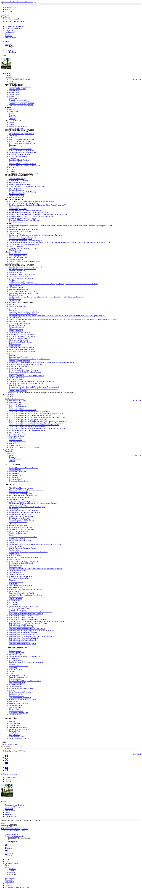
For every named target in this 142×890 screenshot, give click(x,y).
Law (10, 137)
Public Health (13, 263)
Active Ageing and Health (17, 256)
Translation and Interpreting (18, 100)
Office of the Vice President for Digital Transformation (27, 427)
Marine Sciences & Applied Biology (21, 516)
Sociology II (13, 604)
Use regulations (10, 878)
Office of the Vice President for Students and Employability (28, 419)
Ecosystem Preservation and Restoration (22, 351)
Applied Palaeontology (16, 246)
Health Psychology (15, 591)
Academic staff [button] (10, 811)
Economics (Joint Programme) (19, 357)
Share (7, 867)
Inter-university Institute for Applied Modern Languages (27, 619)
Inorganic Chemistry (16, 597)
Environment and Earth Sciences (20, 514)
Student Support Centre (17, 653)
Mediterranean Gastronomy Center (20, 494)
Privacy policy (9, 882)
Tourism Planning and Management (21, 282)
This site (8, 22)
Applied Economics (15, 286)
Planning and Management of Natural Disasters (24, 220)
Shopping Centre (14, 725)
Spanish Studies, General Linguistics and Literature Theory (28, 552)
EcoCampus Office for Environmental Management (26, 662)
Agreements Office (15, 707)
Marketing (12, 158)
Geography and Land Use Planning (20, 149)
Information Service (15, 684)
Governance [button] (9, 394)
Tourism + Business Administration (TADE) (23, 173)
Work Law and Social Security (19, 525)
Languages (12, 690)
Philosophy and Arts (15, 368)
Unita (23, 751)
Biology (11, 109)
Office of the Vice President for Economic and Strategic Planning (30, 415)
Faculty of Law (14, 473)
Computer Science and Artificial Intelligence (23, 510)
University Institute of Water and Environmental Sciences (28, 623)
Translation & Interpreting (17, 610)
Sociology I (13, 602)
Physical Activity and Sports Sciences (21, 134)
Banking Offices (14, 731)
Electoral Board (14, 443)
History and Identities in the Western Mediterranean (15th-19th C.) (31, 216)
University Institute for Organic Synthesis (22, 644)
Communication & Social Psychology (21, 520)
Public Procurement (15, 669)
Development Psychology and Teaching (22, 593)
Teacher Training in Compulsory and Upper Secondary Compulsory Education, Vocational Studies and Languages (46, 297)
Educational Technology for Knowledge (22, 336)
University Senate (15, 438)
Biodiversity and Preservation (18, 340)
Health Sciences (14, 346)
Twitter (9, 848)
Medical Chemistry (15, 250)
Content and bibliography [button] (13, 807)
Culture (11, 671)
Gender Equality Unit (16, 711)
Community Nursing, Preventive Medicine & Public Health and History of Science (36, 544)
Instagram (10, 853)
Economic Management (17, 683)
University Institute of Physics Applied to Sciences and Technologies (31, 630)
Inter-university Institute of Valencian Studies (24, 615)
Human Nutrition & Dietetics (18, 126)
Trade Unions (13, 733)
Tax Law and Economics (17, 533)
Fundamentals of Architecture (18, 181)
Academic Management (17, 675)
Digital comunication (16, 272)
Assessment (9, 30)
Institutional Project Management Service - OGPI (25, 681)
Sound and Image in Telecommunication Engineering (26, 186)
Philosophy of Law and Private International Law (25, 557)
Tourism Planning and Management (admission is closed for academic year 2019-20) (53, 284)
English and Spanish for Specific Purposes (23, 218)
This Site (8, 751)
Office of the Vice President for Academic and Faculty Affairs (29, 412)
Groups (7, 34)
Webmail (8, 779)
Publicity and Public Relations (19, 160)
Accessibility (9, 880)
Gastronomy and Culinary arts (19, 147)
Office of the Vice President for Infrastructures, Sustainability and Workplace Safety (36, 413)
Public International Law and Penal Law (22, 527)
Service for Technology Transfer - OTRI (22, 699)
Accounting (13, 668)
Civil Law (12, 524)
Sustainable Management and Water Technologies (25, 241)
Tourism (12, 171)
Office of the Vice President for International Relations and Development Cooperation (37, 417)
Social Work (13, 169)
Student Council (14, 445)
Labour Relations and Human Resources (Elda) (24, 166)
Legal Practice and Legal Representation (22, 269)
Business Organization (16, 587)
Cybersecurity (13, 308)
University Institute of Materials (19, 642)
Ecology (12, 535)
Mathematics (13, 117)
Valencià (9, 744)
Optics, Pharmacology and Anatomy (21, 585)
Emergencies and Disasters (18, 254)
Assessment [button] (9, 809)
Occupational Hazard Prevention (20, 332)
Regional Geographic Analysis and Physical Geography (27, 507)
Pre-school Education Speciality (19, 154)
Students (12, 664)
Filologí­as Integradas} (16, 555)
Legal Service (13, 701)
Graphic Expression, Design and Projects (22, 548)
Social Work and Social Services (19, 608)
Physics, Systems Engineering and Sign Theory (24, 561)
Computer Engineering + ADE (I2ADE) (22, 152)
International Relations (16, 162)
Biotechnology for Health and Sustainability (23, 229)
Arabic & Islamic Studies (17, 89)
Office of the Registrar (16, 408)
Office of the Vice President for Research (22, 410)
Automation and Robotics (17, 306)
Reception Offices (15, 654)
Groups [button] (7, 812)
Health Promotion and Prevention (20, 692)
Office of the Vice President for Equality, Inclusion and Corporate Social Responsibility (37, 428)
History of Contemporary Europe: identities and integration (28, 212)
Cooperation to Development (18, 276)
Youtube (10, 851)
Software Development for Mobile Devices (23, 314)
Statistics (8, 863)
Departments (13, 457)
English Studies (14, 92)
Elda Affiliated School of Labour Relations (23, 495)
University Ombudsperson (17, 442)
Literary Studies (14, 207)
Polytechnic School (15, 479)
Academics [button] (8, 73)
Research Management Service (19, 677)
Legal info (8, 885)
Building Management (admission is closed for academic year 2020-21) (57, 316)
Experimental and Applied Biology (20, 342)
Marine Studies (14, 111)
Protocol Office (14, 658)
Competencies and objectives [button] (14, 805)
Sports (11, 673)
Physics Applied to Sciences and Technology (24, 370)
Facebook (10, 846)
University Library (15, 651)
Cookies (7, 883)
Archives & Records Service (18, 666)
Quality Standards (15, 714)
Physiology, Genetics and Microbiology (22, 563)
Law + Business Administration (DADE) (22, 139)
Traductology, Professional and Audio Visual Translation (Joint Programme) (34, 387)
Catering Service (14, 723)
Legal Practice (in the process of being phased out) (25, 267)
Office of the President (16, 404)
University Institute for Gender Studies (21, 627)
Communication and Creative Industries (22, 274)
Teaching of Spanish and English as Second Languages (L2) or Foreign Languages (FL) (38, 205)
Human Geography (15, 567)
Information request (11, 834)
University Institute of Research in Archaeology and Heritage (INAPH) (32, 636)
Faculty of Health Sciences (18, 471)
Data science (13, 310)
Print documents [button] (10, 816)
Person (16, 22)
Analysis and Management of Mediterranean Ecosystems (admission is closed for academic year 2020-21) (60, 226)
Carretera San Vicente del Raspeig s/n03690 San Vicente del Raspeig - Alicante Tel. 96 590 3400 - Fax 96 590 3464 (14, 829)
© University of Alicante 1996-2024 (17, 887)
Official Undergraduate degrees (19, 79)
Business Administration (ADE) (19, 132)
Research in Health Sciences (18, 257)
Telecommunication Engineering (19, 323)
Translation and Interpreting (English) (21, 104)
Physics (11, 113)
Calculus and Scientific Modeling (20, 231)
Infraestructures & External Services (21, 688)
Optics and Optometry (16, 128)
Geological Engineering (17, 325)
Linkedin (12, 872)
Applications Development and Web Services (24, 312)
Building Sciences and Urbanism (20, 540)
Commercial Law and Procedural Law (21, 529)
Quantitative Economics (17, 287)
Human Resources (15, 679)
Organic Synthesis (15, 385)
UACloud (8, 781)
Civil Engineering (15, 188)
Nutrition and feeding (16, 259)
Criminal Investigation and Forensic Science (23, 293)
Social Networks (10, 50)
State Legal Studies (15, 546)
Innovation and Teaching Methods (20, 576)
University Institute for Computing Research (23, 638)
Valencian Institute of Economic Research (22, 501)
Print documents (10, 38)
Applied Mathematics (16, 582)
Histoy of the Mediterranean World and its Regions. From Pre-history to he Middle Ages (38, 214)
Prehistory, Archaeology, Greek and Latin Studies (25, 589)
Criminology (13, 136)
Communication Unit (16, 705)
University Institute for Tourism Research (22, 640)
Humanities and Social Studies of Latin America (25, 372)
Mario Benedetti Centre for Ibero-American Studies (26, 490)
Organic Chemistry (15, 599)
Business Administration (17, 271)
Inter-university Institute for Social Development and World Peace (30, 612)
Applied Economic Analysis (18, 505)
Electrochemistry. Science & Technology (22, 237)
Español (3, 744)
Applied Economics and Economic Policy (23, 537)
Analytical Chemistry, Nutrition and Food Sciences (26, 595)
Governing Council (15, 440)
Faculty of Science (15, 470)
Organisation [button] (9, 449)
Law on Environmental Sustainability (21, 278)
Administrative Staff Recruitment (20, 698)
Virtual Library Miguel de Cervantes (21, 488)
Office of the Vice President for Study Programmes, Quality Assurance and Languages (37, 421)
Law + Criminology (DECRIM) (19, 141)
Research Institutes (15, 459)
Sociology (12, 167)
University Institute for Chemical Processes (23, 632)
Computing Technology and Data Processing (24, 606)
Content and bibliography (13, 28)
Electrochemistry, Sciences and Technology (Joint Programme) (29, 359)
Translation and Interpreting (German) (21, 102)
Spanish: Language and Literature (20, 87)
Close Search (5, 17)
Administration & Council (17, 400)
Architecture (13, 177)
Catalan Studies (14, 94)
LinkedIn (10, 856)
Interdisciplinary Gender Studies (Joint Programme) (26, 364)
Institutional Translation (17, 222)
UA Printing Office (15, 660)
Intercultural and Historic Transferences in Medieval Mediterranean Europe (33, 389)
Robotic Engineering (16, 197)
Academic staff (10, 32)
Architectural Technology (17, 179)
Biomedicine (13, 227)
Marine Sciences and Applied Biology (21, 347)
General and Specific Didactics (19, 531)
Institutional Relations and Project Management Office (27, 430)
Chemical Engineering (16, 196)
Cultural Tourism (14, 301)
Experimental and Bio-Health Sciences (22, 349)
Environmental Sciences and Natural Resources (24, 512)
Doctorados (13, 83)
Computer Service (15, 686)
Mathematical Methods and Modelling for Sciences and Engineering (31, 381)
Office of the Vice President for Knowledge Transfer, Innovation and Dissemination (36, 423)
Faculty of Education (16, 475)
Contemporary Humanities (18, 570)
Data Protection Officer (16, 432)
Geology (12, 115)
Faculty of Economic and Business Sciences (23, 468)
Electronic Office (10, 778)
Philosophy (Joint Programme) (19, 366)
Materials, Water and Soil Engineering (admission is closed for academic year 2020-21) (63, 319)
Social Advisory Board (16, 436)
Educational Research (16, 295)
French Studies (14, 90)
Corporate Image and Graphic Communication (24, 656)
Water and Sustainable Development (21, 338)
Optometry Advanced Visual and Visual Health (24, 261)
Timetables (8, 36)
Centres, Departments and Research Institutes (24, 447)
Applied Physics (14, 559)
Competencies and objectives (14, 26)
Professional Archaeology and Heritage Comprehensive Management (31, 201)
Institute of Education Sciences (19, 497)
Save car (12, 722)
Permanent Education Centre (18, 492)
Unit (22, 22)
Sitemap (7, 865)
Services (12, 461)
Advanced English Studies (18, 209)
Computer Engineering (16, 190)
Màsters (11, 81)
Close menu (5, 4)
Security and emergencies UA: (15, 836)
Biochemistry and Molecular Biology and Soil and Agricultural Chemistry (33, 503)
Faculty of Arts (14, 477)
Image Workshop (14, 735)
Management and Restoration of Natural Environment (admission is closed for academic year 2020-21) (59, 242)
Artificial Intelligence (16, 331)
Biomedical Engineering (17, 182)
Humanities (13, 98)
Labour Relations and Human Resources (22, 164)
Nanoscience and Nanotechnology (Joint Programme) (26, 383)
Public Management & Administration (21, 151)
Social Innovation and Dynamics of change (23, 291)
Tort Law (12, 280)
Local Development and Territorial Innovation (24, 203)
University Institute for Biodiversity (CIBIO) (23, 634)
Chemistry (12, 119)
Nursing (11, 122)
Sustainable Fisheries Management (20, 239)
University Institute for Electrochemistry (22, 625)
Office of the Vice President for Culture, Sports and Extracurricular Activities (34, 425)
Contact (7, 861)
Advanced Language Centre (18, 727)
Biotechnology (14, 509)
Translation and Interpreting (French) (21, 105)
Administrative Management (18, 289)
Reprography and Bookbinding (19, 729)
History (11, 96)
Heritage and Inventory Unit (18, 713)
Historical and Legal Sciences (19, 518)
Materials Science (15, 233)
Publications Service (15, 694)
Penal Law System (15, 299)
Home (7, 859)
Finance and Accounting (17, 539)
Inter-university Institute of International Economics (26, 614)
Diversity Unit (14, 709)
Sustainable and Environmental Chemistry (23, 248)
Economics (12, 145)
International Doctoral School (18, 481)
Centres (11, 455)
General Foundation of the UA (19, 738)
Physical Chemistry (15, 600)
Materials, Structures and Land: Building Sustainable (26, 376)
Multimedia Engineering (17, 194)
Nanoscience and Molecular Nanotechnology (24, 244)
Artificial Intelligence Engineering (20, 184)
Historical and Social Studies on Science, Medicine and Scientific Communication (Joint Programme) (42, 362)
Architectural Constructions (18, 522)
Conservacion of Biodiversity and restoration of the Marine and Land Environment (36, 235)
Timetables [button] (8, 814)
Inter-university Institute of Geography (21, 617)
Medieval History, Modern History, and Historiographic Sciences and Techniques (35, 569)
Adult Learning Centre (16, 499)
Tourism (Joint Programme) (18, 391)
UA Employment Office (17, 434)
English (4, 742)
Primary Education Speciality (18, 156)
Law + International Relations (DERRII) (22, 143)
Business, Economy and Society (19, 361)
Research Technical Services (18, 703)
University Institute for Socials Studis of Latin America (27, 629)
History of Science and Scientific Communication (25, 211)
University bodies (15, 402)
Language (8, 45)
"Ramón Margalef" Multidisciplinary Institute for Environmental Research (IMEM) (36, 621)
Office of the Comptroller (17, 406)
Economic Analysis (15, 565)
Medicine (12, 124)
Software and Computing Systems (20, 578)
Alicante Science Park (16, 737)
